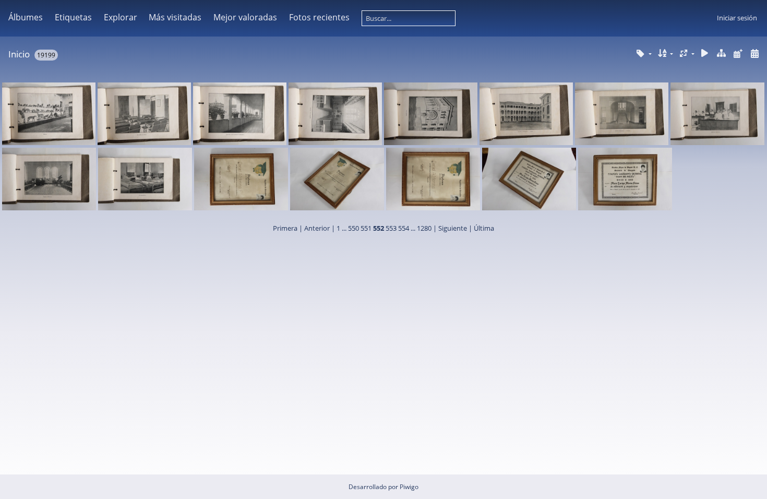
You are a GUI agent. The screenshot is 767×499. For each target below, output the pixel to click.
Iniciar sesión (737, 17)
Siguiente (452, 228)
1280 (424, 228)
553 (391, 228)
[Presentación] (705, 53)
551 (366, 228)
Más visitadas (175, 17)
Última (484, 228)
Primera (285, 228)
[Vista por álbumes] (721, 53)
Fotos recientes (319, 17)
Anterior (317, 228)
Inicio (19, 54)
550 (353, 228)
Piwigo (409, 486)
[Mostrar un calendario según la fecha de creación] (754, 53)
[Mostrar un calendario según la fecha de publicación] (738, 53)
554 (403, 228)
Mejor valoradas (245, 17)
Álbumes (25, 17)
